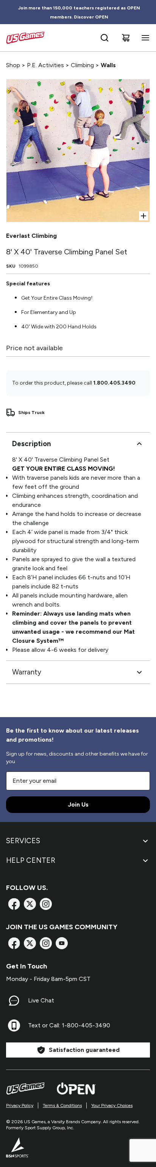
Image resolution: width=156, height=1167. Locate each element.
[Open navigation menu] (144, 37)
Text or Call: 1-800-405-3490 (69, 1025)
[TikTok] (62, 943)
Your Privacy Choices (112, 1105)
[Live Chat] (14, 1000)
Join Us (78, 804)
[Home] (25, 38)
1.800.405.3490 (114, 383)
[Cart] (125, 37)
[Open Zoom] (143, 215)
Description (31, 443)
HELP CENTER (30, 860)
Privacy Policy (19, 1105)
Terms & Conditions (62, 1105)
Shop (13, 65)
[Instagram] (46, 904)
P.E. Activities (45, 65)
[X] (30, 904)
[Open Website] (76, 1088)
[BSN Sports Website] (17, 1147)
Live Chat (41, 1000)
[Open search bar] (104, 37)
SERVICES (23, 840)
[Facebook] (14, 904)
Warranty (26, 672)
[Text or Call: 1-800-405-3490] (14, 1025)
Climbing (82, 65)
